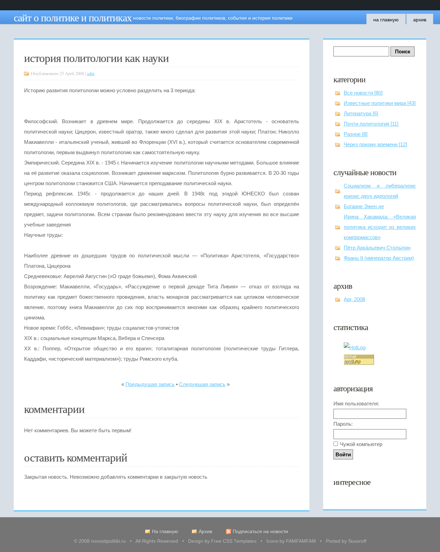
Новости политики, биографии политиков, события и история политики (213, 18)
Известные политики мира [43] (380, 103)
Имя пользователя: (356, 403)
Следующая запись (202, 384)
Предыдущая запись (150, 384)
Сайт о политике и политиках (73, 17)
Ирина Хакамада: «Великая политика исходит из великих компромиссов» (380, 227)
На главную (386, 19)
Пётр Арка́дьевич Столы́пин (377, 248)
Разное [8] (355, 134)
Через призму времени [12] (375, 144)
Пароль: (343, 424)
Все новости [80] (363, 93)
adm (91, 73)
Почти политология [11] (371, 124)
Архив (419, 19)
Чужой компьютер (361, 444)
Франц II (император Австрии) (379, 258)
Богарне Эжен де (364, 206)
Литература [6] (361, 113)
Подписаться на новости (260, 531)
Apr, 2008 (354, 299)
